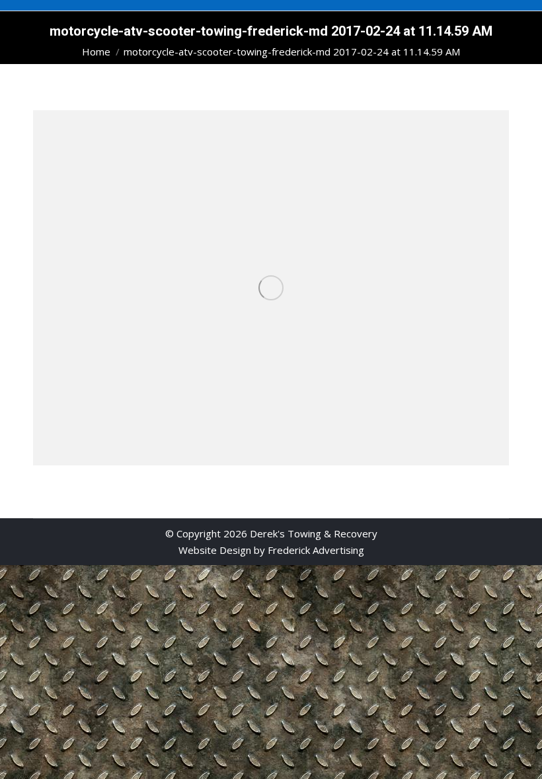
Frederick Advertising (316, 550)
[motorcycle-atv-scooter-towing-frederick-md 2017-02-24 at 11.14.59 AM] (271, 287)
